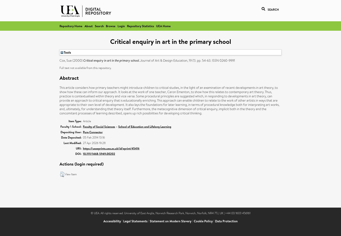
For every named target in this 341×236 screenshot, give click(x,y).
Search (99, 26)
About (89, 26)
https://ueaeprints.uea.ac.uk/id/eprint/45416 (111, 148)
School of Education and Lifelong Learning (144, 127)
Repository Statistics (140, 26)
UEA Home (163, 26)
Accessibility (112, 221)
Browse (110, 26)
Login (121, 26)
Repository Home (70, 26)
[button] (62, 174)
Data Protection (226, 221)
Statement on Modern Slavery (170, 221)
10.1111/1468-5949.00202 (99, 154)
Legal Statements (135, 221)
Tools (67, 52)
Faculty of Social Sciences (99, 127)
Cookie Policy (203, 221)
